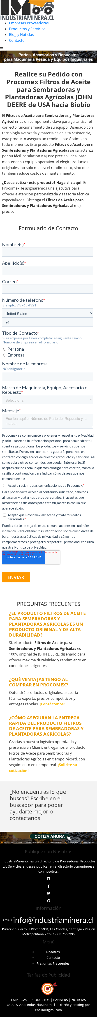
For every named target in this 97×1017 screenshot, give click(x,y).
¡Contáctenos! (52, 704)
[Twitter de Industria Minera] (48, 893)
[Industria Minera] (27, 9)
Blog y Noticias (21, 34)
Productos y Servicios (27, 28)
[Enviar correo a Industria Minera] (53, 919)
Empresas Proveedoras (29, 23)
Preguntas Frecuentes (53, 963)
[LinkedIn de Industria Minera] (48, 878)
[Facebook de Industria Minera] (49, 886)
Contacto (17, 40)
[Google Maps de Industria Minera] (48, 900)
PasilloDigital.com (48, 1010)
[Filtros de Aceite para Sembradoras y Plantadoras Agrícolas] (48, 838)
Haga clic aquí (68, 182)
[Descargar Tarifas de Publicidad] (48, 988)
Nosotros (53, 952)
